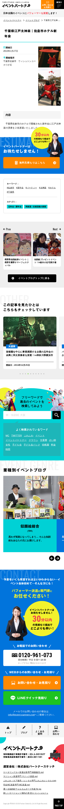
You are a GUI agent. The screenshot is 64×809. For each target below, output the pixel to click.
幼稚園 (45, 444)
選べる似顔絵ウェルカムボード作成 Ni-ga (22, 789)
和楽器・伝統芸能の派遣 (36, 207)
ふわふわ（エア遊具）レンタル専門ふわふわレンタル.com (29, 781)
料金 (53, 444)
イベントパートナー (12, 20)
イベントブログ (32, 20)
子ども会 (17, 444)
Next (57, 558)
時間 (8, 449)
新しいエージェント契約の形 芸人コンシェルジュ (25, 793)
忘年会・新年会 (14, 207)
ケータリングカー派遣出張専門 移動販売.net (23, 772)
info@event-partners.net (21, 714)
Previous (51, 558)
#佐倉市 (10, 188)
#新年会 (19, 188)
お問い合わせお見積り (47, 6)
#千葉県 (10, 192)
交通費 (43, 440)
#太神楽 (42, 188)
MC (7, 435)
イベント (40, 435)
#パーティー (31, 188)
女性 (8, 444)
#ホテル (52, 188)
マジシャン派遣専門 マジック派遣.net (20, 776)
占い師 (52, 440)
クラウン (33, 440)
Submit (56, 415)
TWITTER (16, 435)
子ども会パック (32, 444)
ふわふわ (28, 435)
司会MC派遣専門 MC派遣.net (16, 785)
